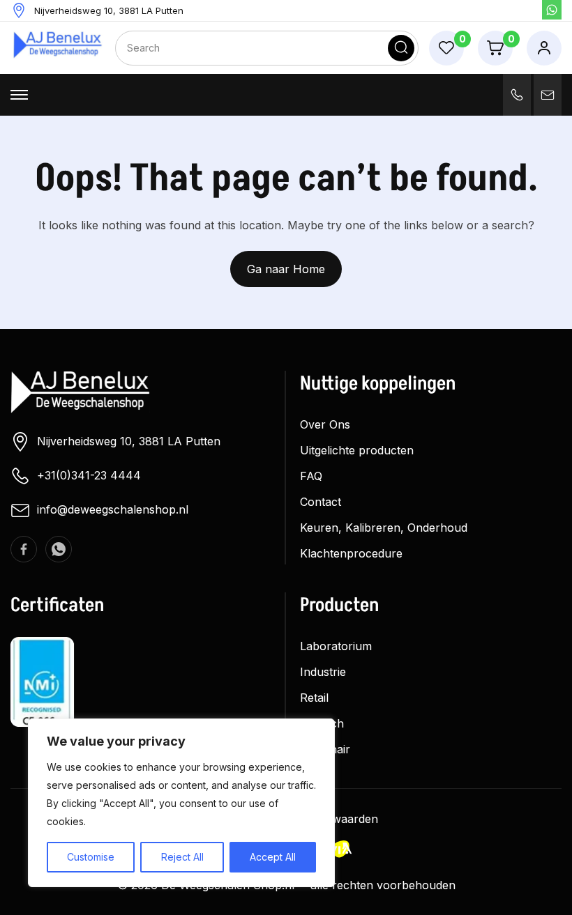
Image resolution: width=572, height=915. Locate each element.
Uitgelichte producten (357, 450)
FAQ (311, 476)
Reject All (182, 857)
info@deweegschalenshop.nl (112, 509)
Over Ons (325, 424)
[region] (181, 802)
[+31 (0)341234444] (517, 95)
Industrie (323, 672)
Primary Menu (19, 95)
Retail (314, 698)
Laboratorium (336, 646)
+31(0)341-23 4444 (89, 475)
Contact (320, 502)
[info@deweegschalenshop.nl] (548, 95)
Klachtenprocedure (351, 553)
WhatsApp (552, 10)
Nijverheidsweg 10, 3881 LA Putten (128, 441)
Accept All (273, 857)
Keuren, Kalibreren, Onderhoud (383, 528)
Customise (90, 857)
